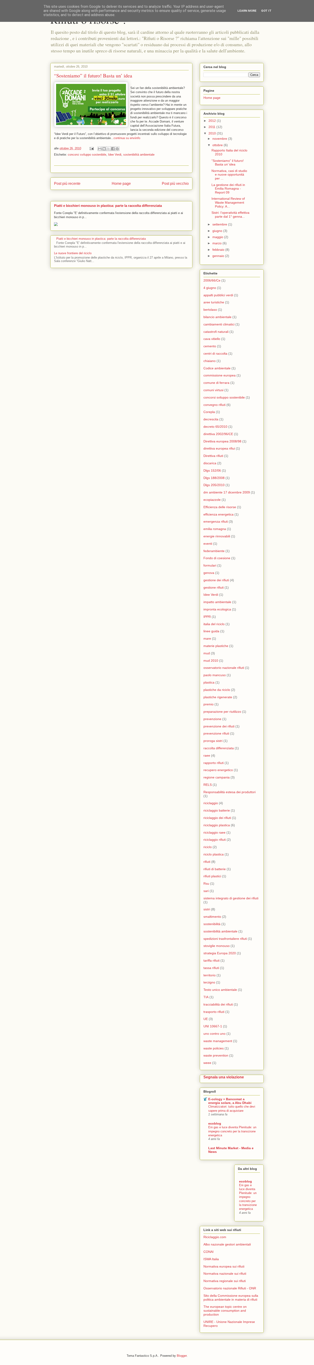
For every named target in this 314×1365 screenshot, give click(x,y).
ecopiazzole (212, 500)
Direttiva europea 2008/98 (222, 441)
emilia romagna (214, 529)
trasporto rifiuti (213, 1012)
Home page (121, 183)
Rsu (206, 883)
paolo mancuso (214, 675)
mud (206, 653)
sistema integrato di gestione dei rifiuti (230, 898)
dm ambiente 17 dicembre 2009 (226, 492)
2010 (212, 133)
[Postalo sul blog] (104, 148)
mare (207, 638)
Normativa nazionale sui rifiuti (224, 1273)
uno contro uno (214, 1033)
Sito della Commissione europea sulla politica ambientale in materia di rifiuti (230, 1297)
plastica (208, 682)
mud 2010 (210, 660)
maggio (218, 237)
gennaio (218, 256)
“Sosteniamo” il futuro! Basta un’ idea (227, 162)
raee (206, 755)
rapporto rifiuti (213, 763)
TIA (205, 997)
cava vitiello (211, 339)
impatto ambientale (217, 602)
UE (205, 1019)
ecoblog (214, 1123)
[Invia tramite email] (99, 148)
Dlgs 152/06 (212, 470)
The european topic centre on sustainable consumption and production (225, 1310)
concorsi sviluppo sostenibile (87, 154)
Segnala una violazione (223, 1077)
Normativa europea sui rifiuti (223, 1266)
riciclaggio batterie (216, 810)
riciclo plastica (213, 854)
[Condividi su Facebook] (113, 148)
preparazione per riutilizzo (222, 711)
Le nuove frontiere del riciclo (72, 253)
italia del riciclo (214, 624)
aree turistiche (213, 302)
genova (208, 573)
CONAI (208, 1252)
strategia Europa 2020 (219, 953)
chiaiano (209, 361)
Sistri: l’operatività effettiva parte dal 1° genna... (230, 214)
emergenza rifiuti (215, 521)
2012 (212, 121)
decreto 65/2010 (215, 426)
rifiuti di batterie (214, 869)
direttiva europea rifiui (219, 448)
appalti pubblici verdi (218, 295)
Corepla (209, 412)
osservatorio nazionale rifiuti (223, 668)
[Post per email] (91, 148)
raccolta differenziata (218, 748)
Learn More (247, 10)
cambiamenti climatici (218, 324)
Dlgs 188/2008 (214, 478)
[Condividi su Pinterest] (117, 148)
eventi (207, 543)
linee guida (211, 631)
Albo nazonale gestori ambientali (227, 1244)
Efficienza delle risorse (219, 507)
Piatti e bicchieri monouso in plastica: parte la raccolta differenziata (108, 206)
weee (207, 1063)
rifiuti (206, 861)
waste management (217, 1041)
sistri (206, 909)
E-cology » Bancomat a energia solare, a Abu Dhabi (229, 1101)
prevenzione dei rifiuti (218, 726)
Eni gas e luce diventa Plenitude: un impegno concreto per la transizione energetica (232, 1131)
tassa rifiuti (211, 968)
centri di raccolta (215, 353)
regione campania (216, 777)
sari (206, 891)
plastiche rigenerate (217, 697)
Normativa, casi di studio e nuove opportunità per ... (229, 174)
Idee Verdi (114, 154)
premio (208, 704)
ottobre (218, 145)
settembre (220, 224)
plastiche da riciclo (216, 690)
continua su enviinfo (127, 138)
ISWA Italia (211, 1259)
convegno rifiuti (214, 405)
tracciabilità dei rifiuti (218, 1004)
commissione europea (219, 375)
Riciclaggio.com (214, 1237)
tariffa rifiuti (211, 960)
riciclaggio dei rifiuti (217, 818)
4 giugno (209, 288)
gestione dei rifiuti (216, 580)
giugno (217, 231)
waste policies (213, 1048)
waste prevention (215, 1055)
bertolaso (210, 309)
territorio (209, 975)
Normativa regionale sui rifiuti (224, 1281)
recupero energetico (218, 770)
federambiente (214, 551)
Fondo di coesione (216, 558)
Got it (266, 10)
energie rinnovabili (216, 536)
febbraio (218, 249)
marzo (217, 243)
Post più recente (67, 183)
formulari (209, 565)
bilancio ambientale (217, 317)
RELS (207, 785)
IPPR (207, 616)
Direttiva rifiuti (213, 456)
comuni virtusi (213, 390)
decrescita (210, 419)
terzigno (209, 982)
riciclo (207, 847)
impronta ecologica (217, 609)
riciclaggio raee (214, 832)
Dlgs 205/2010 (214, 485)
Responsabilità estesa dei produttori (229, 792)
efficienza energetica (218, 514)
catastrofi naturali (215, 331)
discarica (209, 463)
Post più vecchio (175, 183)
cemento (209, 346)
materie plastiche (215, 646)
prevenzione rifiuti (216, 733)
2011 (212, 127)
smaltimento (212, 916)
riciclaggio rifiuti (214, 839)
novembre (220, 138)
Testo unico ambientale (220, 990)
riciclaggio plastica (216, 825)
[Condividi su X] (108, 148)
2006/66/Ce (211, 280)
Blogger (182, 1355)
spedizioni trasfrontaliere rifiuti (225, 938)
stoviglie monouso (216, 946)
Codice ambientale (217, 368)
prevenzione (212, 719)
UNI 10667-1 (212, 1026)
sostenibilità (211, 924)
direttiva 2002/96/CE (218, 434)
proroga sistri (213, 741)
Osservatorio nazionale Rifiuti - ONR (229, 1288)
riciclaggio (210, 803)
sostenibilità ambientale (138, 154)
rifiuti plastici (212, 876)
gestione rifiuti (213, 587)
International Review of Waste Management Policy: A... (228, 202)
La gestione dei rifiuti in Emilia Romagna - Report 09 (228, 188)
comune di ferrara (216, 383)
